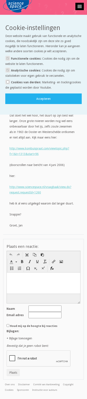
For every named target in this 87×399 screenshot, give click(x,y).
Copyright (68, 384)
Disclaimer (24, 384)
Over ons (10, 384)
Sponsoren (23, 390)
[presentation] (10, 255)
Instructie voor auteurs (44, 390)
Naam (11, 308)
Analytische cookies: (40, 73)
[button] (10, 255)
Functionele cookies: (42, 61)
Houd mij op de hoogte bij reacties (33, 326)
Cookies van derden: (43, 85)
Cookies (9, 390)
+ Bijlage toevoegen (19, 338)
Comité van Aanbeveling (46, 384)
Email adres (15, 315)
